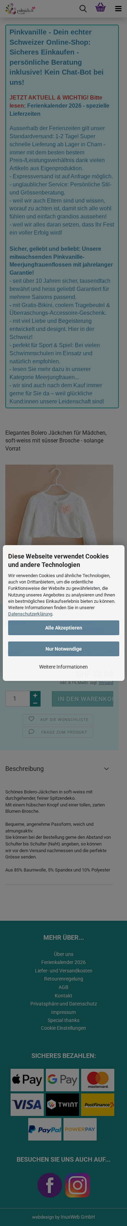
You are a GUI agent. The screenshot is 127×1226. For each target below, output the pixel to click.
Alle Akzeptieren (63, 628)
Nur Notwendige (64, 649)
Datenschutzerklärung (30, 614)
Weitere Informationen (63, 667)
